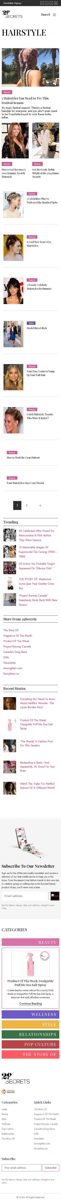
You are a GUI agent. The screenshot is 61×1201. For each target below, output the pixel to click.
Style (31, 323)
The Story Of (10, 630)
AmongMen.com (12, 668)
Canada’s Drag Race (15, 652)
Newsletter (9, 663)
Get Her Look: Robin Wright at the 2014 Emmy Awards (45, 173)
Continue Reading (30, 1004)
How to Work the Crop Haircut (23, 457)
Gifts (6, 657)
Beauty (7, 92)
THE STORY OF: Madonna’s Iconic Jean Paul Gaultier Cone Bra (36, 583)
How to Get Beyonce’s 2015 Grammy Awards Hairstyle (14, 173)
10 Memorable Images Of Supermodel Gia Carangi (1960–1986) (38, 551)
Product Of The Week (16, 641)
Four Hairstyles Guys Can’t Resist (25, 483)
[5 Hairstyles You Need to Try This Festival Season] (30, 67)
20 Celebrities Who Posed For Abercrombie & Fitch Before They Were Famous (36, 535)
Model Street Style (37, 328)
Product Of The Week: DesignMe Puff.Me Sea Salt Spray (36, 724)
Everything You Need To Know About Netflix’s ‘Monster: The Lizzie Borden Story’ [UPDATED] (37, 703)
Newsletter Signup (12, 3)
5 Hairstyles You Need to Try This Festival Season (25, 100)
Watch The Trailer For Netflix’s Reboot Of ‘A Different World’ (37, 786)
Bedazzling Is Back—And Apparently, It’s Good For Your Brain (37, 767)
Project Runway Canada (17, 647)
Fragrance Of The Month (17, 636)
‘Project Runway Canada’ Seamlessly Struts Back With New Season (38, 600)
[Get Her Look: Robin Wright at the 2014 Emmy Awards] (45, 140)
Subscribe (50, 1168)
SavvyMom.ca (11, 674)
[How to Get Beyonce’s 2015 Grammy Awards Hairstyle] (15, 140)
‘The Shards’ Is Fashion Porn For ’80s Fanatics (36, 743)
